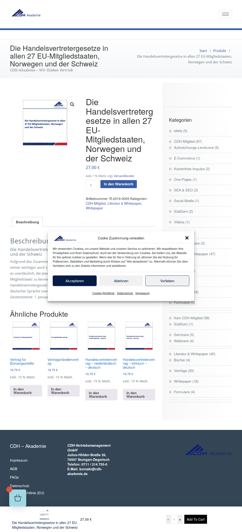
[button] (187, 238)
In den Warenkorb (118, 183)
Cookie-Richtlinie (103, 293)
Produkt (219, 51)
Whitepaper (94, 208)
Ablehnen (121, 280)
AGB (13, 468)
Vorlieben (167, 280)
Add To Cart (196, 519)
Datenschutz (125, 293)
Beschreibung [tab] (27, 222)
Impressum (142, 293)
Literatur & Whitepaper (124, 203)
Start (203, 51)
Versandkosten (124, 176)
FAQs (14, 477)
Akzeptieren (74, 280)
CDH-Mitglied (96, 203)
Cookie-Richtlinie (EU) (27, 492)
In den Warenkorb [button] (22, 390)
